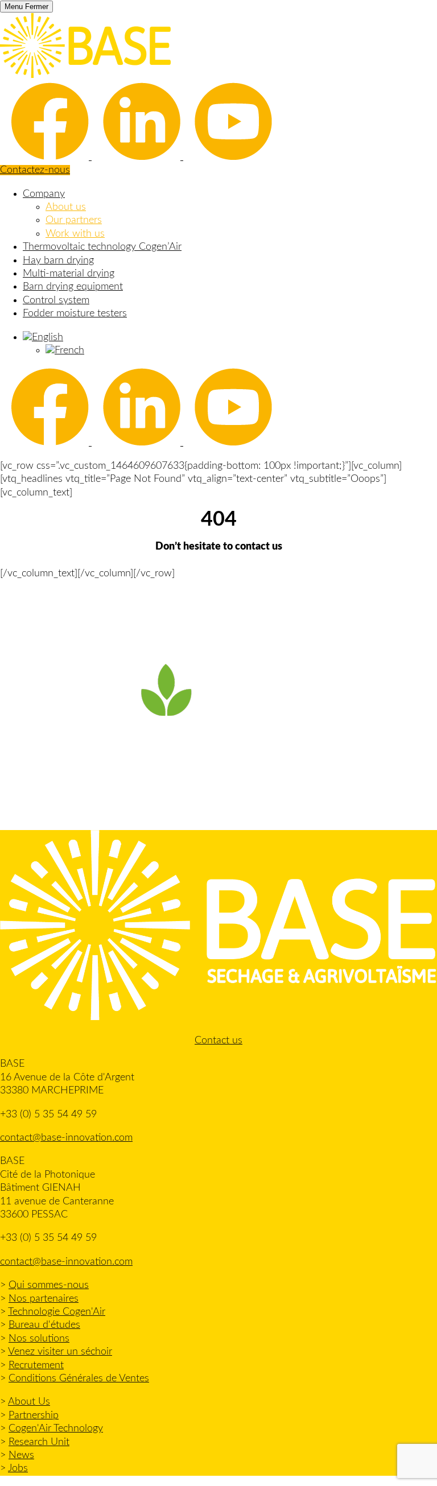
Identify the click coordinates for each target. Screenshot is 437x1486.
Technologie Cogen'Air (56, 1312)
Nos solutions (39, 1339)
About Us (29, 1402)
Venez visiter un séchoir (60, 1352)
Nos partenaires (44, 1299)
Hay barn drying (58, 260)
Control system (56, 300)
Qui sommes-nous (49, 1285)
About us (66, 207)
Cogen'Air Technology (56, 1428)
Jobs (18, 1468)
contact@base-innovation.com (66, 1138)
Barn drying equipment (73, 287)
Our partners (74, 220)
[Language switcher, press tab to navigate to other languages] (43, 337)
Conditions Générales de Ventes (79, 1378)
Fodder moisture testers (75, 313)
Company (44, 194)
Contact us (218, 1040)
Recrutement (36, 1365)
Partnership (34, 1415)
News (21, 1455)
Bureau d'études (44, 1325)
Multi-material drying (68, 274)
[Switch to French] (65, 350)
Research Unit (39, 1442)
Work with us (75, 234)
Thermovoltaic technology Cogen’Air (102, 247)
